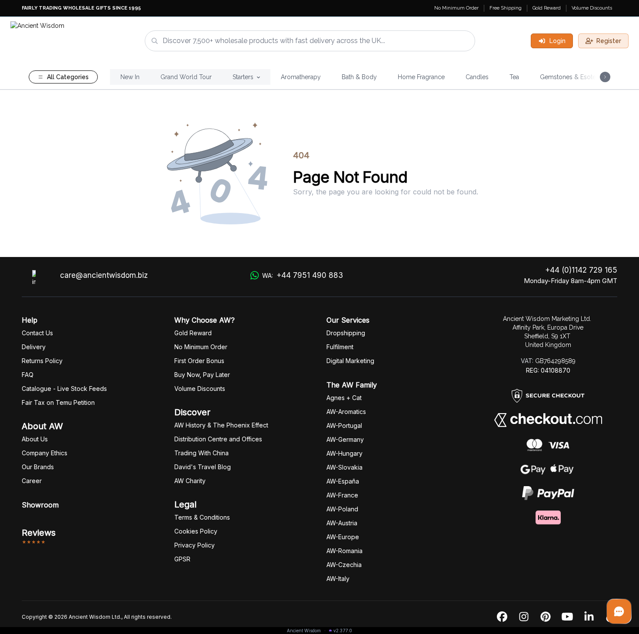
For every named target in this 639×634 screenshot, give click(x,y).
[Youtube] (567, 617)
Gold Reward (546, 8)
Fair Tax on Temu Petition (58, 402)
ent (339, 346)
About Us (35, 439)
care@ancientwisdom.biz (104, 275)
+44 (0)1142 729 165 (581, 270)
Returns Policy (42, 360)
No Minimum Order (456, 8)
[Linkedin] (589, 617)
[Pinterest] (545, 617)
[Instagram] (523, 617)
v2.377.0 (342, 630)
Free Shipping (505, 8)
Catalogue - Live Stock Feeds (64, 388)
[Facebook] (502, 617)
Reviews (39, 532)
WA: (302, 275)
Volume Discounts (592, 8)
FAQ (27, 374)
